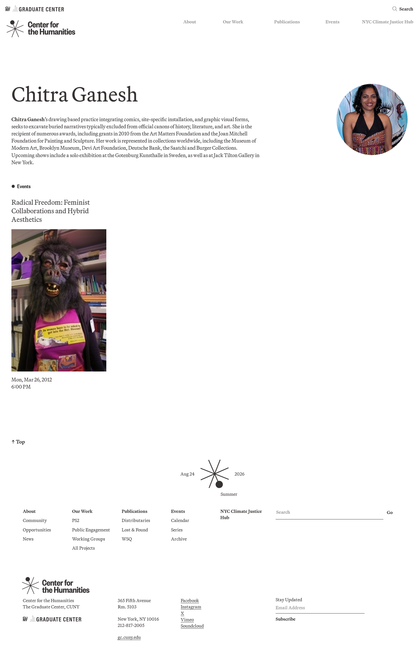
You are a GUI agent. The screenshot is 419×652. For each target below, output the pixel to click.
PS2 (226, 30)
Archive (333, 47)
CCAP (229, 39)
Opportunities (197, 39)
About (189, 22)
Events (332, 22)
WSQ (279, 47)
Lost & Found (287, 39)
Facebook (190, 600)
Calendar (335, 30)
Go (390, 512)
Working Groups (239, 55)
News (188, 47)
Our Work (233, 22)
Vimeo (187, 619)
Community (195, 30)
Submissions (338, 55)
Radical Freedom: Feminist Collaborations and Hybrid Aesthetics (50, 211)
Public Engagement (242, 47)
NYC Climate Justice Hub (387, 22)
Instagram (191, 607)
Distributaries (288, 30)
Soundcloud (192, 626)
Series (331, 39)
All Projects (234, 64)
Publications (287, 22)
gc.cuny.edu (129, 637)
